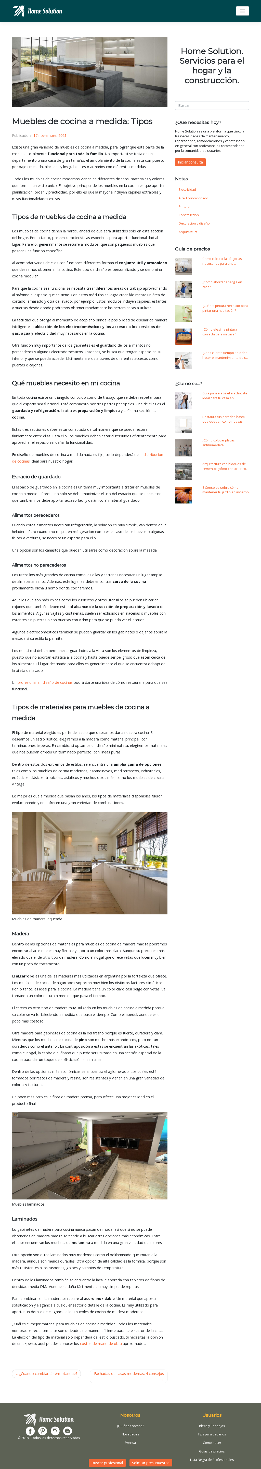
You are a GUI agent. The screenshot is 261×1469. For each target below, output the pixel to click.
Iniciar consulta (190, 162)
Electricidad (187, 189)
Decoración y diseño (194, 223)
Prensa (130, 1443)
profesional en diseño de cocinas (45, 682)
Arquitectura (188, 232)
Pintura (184, 206)
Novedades (130, 1434)
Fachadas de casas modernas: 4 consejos (129, 1373)
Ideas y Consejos (212, 1426)
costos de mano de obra (101, 1343)
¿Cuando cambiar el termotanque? (48, 1373)
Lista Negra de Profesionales (212, 1460)
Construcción (189, 215)
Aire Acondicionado (193, 198)
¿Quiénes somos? (130, 1426)
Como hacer (212, 1443)
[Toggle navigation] (242, 11)
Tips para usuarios (212, 1434)
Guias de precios (212, 1451)
